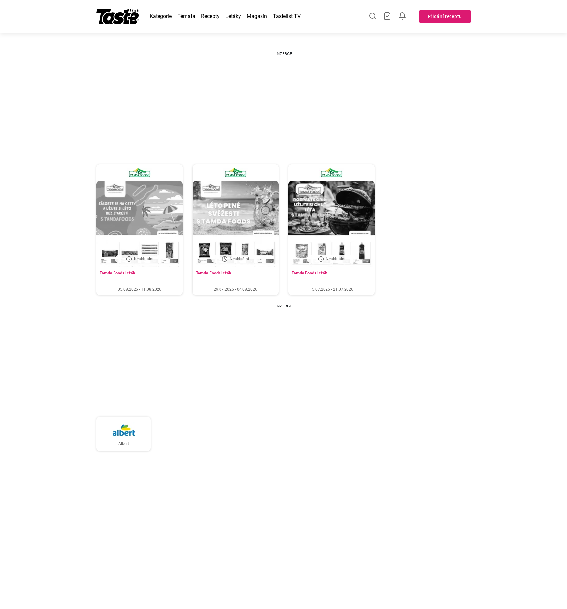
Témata (186, 16)
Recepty (210, 16)
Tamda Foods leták (117, 273)
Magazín (257, 16)
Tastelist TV (287, 16)
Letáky (233, 16)
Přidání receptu (445, 16)
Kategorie (161, 16)
